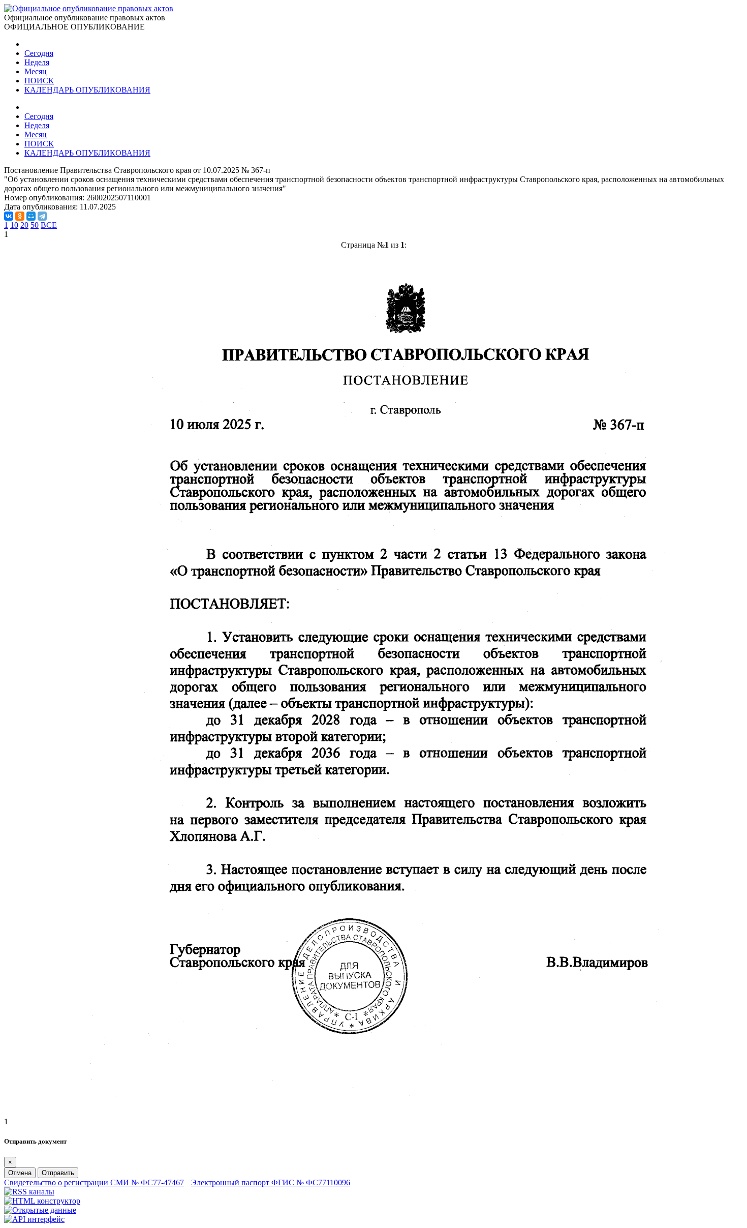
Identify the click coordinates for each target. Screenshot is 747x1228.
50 (34, 225)
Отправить (58, 1173)
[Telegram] (42, 216)
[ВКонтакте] (8, 216)
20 (24, 225)
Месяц (35, 71)
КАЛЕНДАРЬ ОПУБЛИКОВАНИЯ (87, 89)
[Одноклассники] (19, 216)
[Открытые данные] (40, 1210)
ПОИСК (39, 80)
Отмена (20, 1173)
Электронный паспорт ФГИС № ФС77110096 (270, 1182)
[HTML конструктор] (42, 1200)
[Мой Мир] (31, 216)
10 (14, 225)
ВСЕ (49, 225)
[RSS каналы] (29, 1191)
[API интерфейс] (34, 1219)
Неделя (36, 62)
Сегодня (38, 53)
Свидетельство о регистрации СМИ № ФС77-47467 (94, 1182)
